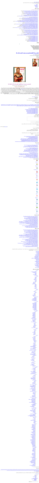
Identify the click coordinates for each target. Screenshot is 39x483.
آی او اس (34, 355)
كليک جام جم (35, 309)
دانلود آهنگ (35, 297)
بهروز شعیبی (28, 104)
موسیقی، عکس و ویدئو (32, 354)
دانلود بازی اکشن (5, 469)
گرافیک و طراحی (34, 274)
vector (38, 469)
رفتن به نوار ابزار (37, 473)
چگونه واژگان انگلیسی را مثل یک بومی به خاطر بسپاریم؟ (32, 236)
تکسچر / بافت (33, 313)
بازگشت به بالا (37, 471)
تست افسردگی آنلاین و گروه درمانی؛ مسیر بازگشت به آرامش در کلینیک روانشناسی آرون (29, 222)
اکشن (35, 277)
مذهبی (35, 292)
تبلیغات (37, 4)
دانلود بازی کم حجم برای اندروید (29, 470)
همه (38, 9)
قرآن (34, 294)
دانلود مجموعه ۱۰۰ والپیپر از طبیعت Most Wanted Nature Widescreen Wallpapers (30, 140)
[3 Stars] (34, 55)
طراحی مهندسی (33, 454)
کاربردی (34, 333)
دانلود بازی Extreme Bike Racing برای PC (33, 41)
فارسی (34, 324)
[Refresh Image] (6, 126)
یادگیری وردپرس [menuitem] (34, 476)
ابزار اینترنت (34, 392)
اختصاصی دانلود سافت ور (33, 372)
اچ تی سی (34, 342)
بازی (37, 276)
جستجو (31, 481)
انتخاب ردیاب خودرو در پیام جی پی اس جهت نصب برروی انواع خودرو (31, 244)
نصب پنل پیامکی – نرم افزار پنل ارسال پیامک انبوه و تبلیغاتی (32, 246)
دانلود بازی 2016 (15, 469)
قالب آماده (35, 325)
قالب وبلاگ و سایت (32, 406)
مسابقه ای (34, 339)
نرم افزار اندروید (32, 359)
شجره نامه (34, 411)
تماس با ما (36, 7)
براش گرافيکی (33, 450)
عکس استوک (33, 315)
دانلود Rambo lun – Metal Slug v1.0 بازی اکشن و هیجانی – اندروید (31, 17)
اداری (34, 330)
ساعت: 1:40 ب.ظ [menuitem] (34, 480)
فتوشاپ (12, 470)
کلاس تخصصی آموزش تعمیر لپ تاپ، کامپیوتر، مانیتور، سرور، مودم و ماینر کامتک (29, 241)
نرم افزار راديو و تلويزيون (32, 439)
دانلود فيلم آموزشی (34, 298)
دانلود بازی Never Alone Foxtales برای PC (33, 137)
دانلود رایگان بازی (17, 470)
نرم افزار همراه (33, 444)
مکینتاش (34, 422)
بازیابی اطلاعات (33, 429)
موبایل (37, 9)
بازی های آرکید (33, 337)
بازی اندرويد (33, 358)
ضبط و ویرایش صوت (33, 462)
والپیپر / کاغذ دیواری (33, 318)
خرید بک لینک (37, 262)
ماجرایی (35, 285)
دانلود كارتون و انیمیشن (34, 299)
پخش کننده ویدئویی (33, 460)
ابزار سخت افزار (33, 425)
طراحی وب (34, 407)
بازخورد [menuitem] (35, 477)
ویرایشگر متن (33, 446)
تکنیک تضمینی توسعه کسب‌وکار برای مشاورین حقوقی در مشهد (31, 226)
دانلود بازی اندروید (37, 255)
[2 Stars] (36, 55)
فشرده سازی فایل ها (33, 434)
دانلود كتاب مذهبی (34, 306)
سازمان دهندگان (33, 351)
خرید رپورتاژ (37, 260)
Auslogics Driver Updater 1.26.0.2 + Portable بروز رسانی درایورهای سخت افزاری (29, 25)
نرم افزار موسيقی (33, 465)
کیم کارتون (36, 6)
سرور (34, 394)
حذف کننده (34, 430)
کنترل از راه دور (33, 395)
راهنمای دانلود (36, 5)
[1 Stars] (38, 55)
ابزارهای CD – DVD (33, 427)
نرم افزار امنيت (33, 390)
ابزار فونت (34, 449)
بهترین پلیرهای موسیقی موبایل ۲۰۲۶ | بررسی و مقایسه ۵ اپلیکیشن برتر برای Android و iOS (28, 221)
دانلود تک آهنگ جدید (37, 261)
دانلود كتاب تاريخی (34, 304)
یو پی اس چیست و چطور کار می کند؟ (34, 224)
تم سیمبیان (33, 364)
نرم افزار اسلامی (33, 437)
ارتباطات (35, 380)
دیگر (34, 387)
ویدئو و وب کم (33, 383)
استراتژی (34, 336)
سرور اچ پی (37, 264)
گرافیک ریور (7, 470)
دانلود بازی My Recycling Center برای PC (33, 40)
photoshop (35, 469)
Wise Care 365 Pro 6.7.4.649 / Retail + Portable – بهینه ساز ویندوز (31, 23)
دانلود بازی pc (13, 469)
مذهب (34, 412)
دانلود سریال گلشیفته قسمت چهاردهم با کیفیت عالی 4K (32, 110)
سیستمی (34, 433)
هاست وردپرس (37, 263)
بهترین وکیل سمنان (37, 267)
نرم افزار (35, 9)
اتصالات (34, 381)
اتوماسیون (34, 428)
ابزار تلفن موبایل (33, 424)
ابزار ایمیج (34, 417)
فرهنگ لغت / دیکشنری (33, 371)
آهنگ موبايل (34, 345)
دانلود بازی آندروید (10, 469)
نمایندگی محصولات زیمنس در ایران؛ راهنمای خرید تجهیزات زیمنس (31, 149)
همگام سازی (34, 445)
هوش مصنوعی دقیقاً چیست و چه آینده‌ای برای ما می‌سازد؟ (32, 13)
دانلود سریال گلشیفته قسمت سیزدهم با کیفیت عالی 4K (27, 52)
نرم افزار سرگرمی (33, 441)
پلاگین (34, 451)
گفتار (34, 463)
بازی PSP (34, 283)
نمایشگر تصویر (33, 457)
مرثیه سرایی (34, 295)
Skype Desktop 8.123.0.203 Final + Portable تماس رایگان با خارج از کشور (30, 24)
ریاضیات (34, 369)
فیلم (33, 54)
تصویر (35, 311)
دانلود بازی (19, 469)
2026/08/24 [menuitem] (35, 479)
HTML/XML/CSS (33, 404)
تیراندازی (35, 278)
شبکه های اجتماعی (33, 352)
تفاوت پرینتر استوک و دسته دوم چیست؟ (33, 14)
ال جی (34, 343)
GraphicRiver (32, 469)
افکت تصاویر (27, 469)
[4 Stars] (32, 55)
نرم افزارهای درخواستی (32, 373)
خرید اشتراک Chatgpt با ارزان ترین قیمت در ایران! (33, 145)
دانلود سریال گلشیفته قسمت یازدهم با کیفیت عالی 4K (32, 111)
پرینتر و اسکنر (33, 376)
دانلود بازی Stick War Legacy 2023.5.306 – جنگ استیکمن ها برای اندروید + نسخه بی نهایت (29, 20)
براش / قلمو (34, 320)
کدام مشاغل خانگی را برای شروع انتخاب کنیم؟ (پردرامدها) (32, 15)
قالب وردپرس (37, 252)
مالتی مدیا (34, 334)
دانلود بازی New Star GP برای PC (34, 38)
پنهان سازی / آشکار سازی (32, 386)
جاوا (34, 361)
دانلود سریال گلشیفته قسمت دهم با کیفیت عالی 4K (32, 112)
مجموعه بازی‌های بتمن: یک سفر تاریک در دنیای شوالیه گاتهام (31, 239)
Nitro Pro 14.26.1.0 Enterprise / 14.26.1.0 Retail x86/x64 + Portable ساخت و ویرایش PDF (29, 26)
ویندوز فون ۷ (33, 365)
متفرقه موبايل (34, 347)
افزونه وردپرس (37, 251)
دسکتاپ (35, 413)
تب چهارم (33, 9)
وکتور (8, 470)
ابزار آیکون (34, 448)
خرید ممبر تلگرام (37, 257)
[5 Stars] (31, 55)
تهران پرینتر (37, 266)
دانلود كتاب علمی (34, 305)
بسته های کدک (33, 459)
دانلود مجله (35, 308)
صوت (37, 289)
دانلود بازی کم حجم (36, 470)
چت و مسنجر (33, 382)
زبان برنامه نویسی (33, 400)
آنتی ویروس (34, 385)
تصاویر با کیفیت (22, 469)
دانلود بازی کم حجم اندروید (33, 470)
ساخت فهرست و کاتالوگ (32, 410)
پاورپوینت (34, 326)
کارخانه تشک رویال (37, 265)
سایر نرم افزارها (33, 432)
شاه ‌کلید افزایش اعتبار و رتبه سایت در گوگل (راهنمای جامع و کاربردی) (30, 242)
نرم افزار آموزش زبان (33, 436)
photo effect (34, 469)
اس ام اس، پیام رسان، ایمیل (32, 350)
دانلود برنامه (21, 470)
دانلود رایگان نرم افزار (34, 96)
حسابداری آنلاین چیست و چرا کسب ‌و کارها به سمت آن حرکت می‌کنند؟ (30, 29)
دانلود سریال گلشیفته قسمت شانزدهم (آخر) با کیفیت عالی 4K (31, 109)
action (30, 469)
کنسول (35, 281)
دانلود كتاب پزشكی (34, 303)
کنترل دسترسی (33, 389)
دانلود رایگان (19, 470)
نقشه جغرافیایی (33, 317)
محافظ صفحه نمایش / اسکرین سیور (31, 415)
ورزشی (35, 288)
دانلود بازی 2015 (17, 469)
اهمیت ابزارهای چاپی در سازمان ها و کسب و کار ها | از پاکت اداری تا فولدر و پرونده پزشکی (28, 153)
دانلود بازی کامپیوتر (37, 258)
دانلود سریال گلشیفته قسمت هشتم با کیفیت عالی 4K (32, 113)
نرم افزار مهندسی (33, 443)
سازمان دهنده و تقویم (33, 378)
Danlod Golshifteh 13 (32, 104)
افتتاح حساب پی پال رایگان (35, 245)
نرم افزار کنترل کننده (33, 442)
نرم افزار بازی (33, 438)
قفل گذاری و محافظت (33, 420)
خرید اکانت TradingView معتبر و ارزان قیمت (33, 152)
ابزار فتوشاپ (29, 469)
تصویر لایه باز (33, 312)
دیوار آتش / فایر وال (33, 388)
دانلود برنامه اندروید (37, 254)
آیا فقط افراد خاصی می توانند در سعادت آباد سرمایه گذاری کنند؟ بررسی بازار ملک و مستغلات (28, 156)
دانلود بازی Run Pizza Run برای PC (34, 39)
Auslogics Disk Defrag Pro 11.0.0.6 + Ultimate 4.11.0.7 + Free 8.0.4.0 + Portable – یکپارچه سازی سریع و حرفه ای (26, 27)
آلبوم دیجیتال (34, 447)
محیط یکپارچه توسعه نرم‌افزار (32, 402)
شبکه (35, 273)
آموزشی (35, 367)
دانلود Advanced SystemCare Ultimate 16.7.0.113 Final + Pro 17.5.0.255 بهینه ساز (30, 18)
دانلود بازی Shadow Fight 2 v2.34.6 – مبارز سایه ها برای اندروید (31, 22)
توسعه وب (35, 403)
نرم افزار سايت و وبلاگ (32, 440)
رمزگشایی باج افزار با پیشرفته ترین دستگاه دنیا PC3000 (32, 243)
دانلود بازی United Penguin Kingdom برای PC (33, 36)
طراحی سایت (37, 253)
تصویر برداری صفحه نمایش (32, 461)
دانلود (20, 469)
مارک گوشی (35, 341)
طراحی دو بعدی (33, 453)
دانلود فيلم (35, 54)
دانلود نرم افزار (14, 470)
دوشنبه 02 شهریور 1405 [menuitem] (35, 478)
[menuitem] (19, 474)
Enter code (37, 127)
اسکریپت (37, 275)
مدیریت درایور (33, 435)
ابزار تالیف (34, 375)
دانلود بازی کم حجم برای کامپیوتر (24, 470)
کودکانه (34, 291)
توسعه (35, 397)
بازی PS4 (34, 282)
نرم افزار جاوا (32, 362)
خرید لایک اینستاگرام (37, 256)
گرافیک (37, 310)
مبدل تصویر (34, 456)
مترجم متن (34, 379)
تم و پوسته (34, 414)
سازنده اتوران (33, 419)
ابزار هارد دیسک (33, 426)
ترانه (35, 290)
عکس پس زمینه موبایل (32, 346)
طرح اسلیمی (34, 455)
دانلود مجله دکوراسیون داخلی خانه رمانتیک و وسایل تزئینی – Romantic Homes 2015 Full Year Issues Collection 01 (26, 141)
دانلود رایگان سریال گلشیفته (24, 104)
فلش (35, 280)
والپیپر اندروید (32, 360)
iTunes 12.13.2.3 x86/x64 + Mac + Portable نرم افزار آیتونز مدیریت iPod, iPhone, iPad (29, 21)
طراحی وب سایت (33, 327)
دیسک (34, 331)
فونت (35, 322)
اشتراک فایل (34, 393)
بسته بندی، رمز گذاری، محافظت (32, 399)
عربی (34, 323)
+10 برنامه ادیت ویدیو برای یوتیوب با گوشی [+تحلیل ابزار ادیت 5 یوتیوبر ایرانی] (30, 225)
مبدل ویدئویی (33, 464)
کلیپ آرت (34, 316)
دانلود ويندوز (34, 431)
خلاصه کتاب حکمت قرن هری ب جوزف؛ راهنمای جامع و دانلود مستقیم (30, 220)
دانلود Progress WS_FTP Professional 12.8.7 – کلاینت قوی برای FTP (31, 136)
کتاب (37, 301)
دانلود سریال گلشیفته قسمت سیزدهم (9, 104)
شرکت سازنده (34, 340)
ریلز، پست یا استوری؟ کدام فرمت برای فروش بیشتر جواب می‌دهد (31, 12)
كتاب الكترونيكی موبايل (32, 348)
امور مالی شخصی (33, 408)
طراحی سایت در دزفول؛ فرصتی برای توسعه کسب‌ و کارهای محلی (31, 11)
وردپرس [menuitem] (35, 475)
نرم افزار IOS (32, 357)
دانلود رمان (35, 302)
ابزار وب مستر (33, 405)
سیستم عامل (33, 332)
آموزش (37, 270)
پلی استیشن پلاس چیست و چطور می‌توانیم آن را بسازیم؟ (32, 227)
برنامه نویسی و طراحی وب (33, 271)
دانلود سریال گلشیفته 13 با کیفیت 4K (16, 104)
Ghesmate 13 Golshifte (36, 104)
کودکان (35, 284)
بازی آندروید (24, 469)
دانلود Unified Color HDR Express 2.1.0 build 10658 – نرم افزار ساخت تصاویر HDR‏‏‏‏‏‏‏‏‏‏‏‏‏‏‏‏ (29, 138)
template (37, 469)
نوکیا (34, 344)
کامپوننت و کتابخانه (33, 401)
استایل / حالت (33, 319)
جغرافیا (34, 368)
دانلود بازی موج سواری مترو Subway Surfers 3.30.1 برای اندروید (31, 19)
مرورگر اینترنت (33, 396)
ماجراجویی (34, 338)
